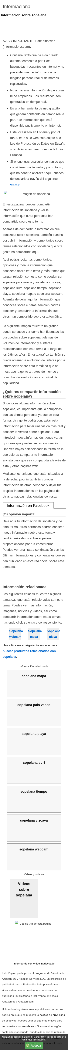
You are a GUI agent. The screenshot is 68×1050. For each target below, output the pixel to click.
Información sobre (23, 15)
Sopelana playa (53, 633)
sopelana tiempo (33, 791)
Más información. (37, 1039)
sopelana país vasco (33, 705)
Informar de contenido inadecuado (34, 963)
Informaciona (16, 6)
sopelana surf (34, 763)
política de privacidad (52, 1014)
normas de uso (27, 1026)
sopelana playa (34, 734)
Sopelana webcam (15, 633)
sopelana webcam (33, 849)
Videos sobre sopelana (24, 889)
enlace (14, 184)
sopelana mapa (34, 676)
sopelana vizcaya (34, 820)
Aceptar (36, 1045)
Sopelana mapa (34, 633)
